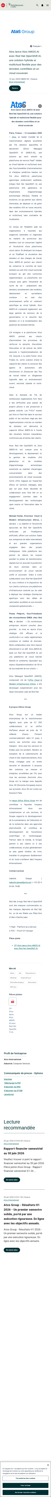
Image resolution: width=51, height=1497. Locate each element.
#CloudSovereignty (17, 982)
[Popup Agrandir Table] (40, 106)
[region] (25, 1479)
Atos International (17, 82)
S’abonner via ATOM (13, 1090)
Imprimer (8, 1079)
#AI (20, 973)
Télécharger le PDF (12, 1083)
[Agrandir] (24, 106)
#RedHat (13, 978)
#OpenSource (30, 973)
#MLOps (13, 987)
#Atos (12, 973)
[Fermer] (48, 1465)
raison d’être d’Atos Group (23, 800)
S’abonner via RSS (12, 1087)
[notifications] (42, 5)
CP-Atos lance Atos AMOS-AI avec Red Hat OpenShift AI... (12, 1020)
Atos (14, 137)
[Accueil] (12, 5)
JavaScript (9, 1094)
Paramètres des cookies (25, 1478)
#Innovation (32, 982)
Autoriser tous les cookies (25, 1492)
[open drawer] (47, 5)
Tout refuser (25, 1485)
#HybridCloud (26, 978)
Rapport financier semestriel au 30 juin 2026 (23, 1151)
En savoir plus (12, 1180)
